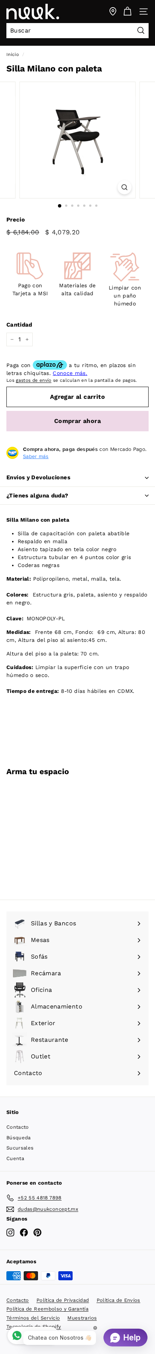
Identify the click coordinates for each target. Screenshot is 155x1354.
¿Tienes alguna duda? (37, 495)
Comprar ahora (77, 420)
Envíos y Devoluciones (38, 477)
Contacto (17, 1127)
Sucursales (20, 1148)
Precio (15, 219)
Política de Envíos (118, 1300)
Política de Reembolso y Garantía (47, 1309)
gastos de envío (33, 380)
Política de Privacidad (62, 1300)
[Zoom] (125, 187)
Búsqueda (18, 1137)
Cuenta (15, 1158)
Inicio (12, 54)
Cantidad (19, 324)
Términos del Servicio (33, 1318)
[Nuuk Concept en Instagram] (10, 1232)
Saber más (36, 456)
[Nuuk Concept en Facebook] (24, 1232)
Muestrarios (82, 1318)
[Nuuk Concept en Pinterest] (37, 1232)
